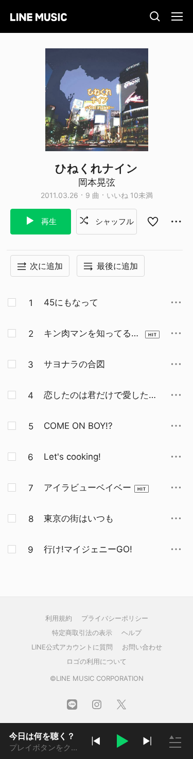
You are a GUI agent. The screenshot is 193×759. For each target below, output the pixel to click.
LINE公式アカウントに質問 (72, 647)
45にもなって (71, 302)
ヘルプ (131, 632)
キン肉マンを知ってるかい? (92, 333)
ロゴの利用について (96, 661)
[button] (121, 742)
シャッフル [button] (113, 221)
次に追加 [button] (46, 266)
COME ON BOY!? (78, 426)
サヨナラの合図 (74, 364)
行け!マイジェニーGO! (88, 549)
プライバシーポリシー (114, 618)
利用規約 (58, 618)
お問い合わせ (142, 647)
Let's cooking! (72, 456)
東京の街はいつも (79, 518)
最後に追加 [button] (117, 266)
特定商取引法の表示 (82, 632)
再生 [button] (48, 221)
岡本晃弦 (96, 182)
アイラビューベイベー (87, 487)
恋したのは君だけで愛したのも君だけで (100, 395)
